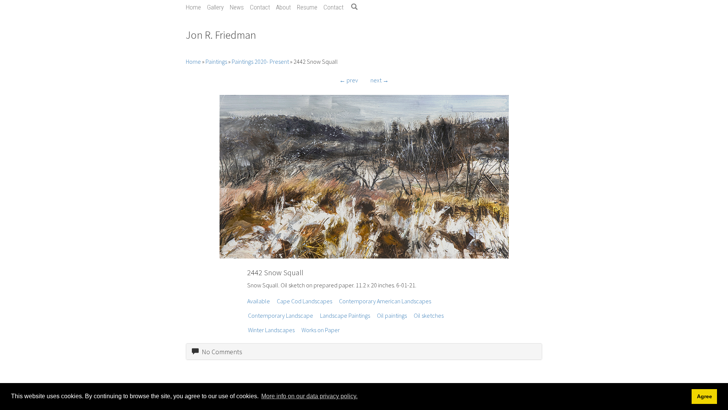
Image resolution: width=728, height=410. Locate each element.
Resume (307, 7)
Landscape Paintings (345, 315)
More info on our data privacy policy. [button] (309, 396)
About (283, 7)
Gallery (215, 7)
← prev (348, 80)
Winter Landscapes (271, 330)
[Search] (357, 7)
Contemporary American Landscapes (385, 301)
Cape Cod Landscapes (304, 301)
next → (379, 80)
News (237, 7)
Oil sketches (429, 315)
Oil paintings (392, 315)
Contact (260, 7)
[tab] (364, 352)
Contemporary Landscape (280, 315)
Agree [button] (704, 396)
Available (258, 301)
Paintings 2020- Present (260, 61)
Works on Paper (320, 330)
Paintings (216, 61)
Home (193, 7)
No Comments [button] (220, 351)
